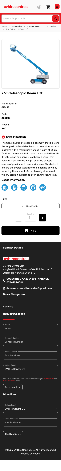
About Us (8, 306)
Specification (32, 206)
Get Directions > (13, 434)
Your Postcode (11, 419)
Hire (33, 230)
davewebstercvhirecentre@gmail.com (29, 288)
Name (7, 324)
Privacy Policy (48, 379)
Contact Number (12, 338)
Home (4, 26)
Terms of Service (9, 381)
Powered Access (34, 26)
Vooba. (37, 453)
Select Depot (10, 365)
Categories (17, 26)
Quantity (30, 214)
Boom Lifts (51, 26)
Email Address (11, 352)
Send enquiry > (12, 387)
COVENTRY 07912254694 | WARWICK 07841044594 (28, 280)
